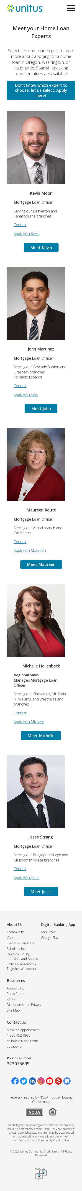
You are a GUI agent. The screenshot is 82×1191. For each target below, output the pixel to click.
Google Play (49, 937)
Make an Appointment (23, 1030)
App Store (48, 932)
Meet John (41, 408)
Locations (14, 1046)
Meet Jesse (41, 891)
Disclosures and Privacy (24, 1004)
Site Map (13, 1010)
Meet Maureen (41, 564)
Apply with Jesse (26, 877)
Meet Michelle (41, 735)
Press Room (16, 994)
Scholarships (16, 948)
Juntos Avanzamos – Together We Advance (22, 966)
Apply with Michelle (29, 721)
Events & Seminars (20, 943)
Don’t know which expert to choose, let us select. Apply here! (41, 90)
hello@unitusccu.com (22, 1041)
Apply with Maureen (30, 550)
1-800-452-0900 (18, 1035)
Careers (12, 937)
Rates (11, 999)
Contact (20, 224)
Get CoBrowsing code (41, 1174)
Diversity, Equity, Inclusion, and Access (22, 956)
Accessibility (15, 988)
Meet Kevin (41, 247)
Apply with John (26, 394)
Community (15, 932)
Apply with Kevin (26, 233)
